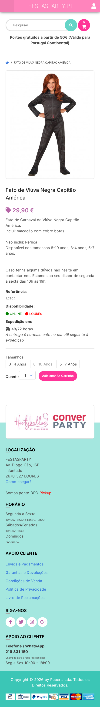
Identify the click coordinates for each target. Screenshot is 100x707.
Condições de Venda (24, 580)
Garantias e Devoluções (26, 572)
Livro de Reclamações (25, 597)
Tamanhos (14, 357)
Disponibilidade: (20, 306)
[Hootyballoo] (31, 421)
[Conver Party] (69, 421)
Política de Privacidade (26, 589)
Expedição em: (19, 321)
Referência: (16, 291)
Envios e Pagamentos (24, 564)
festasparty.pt (50, 6)
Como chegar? (18, 481)
